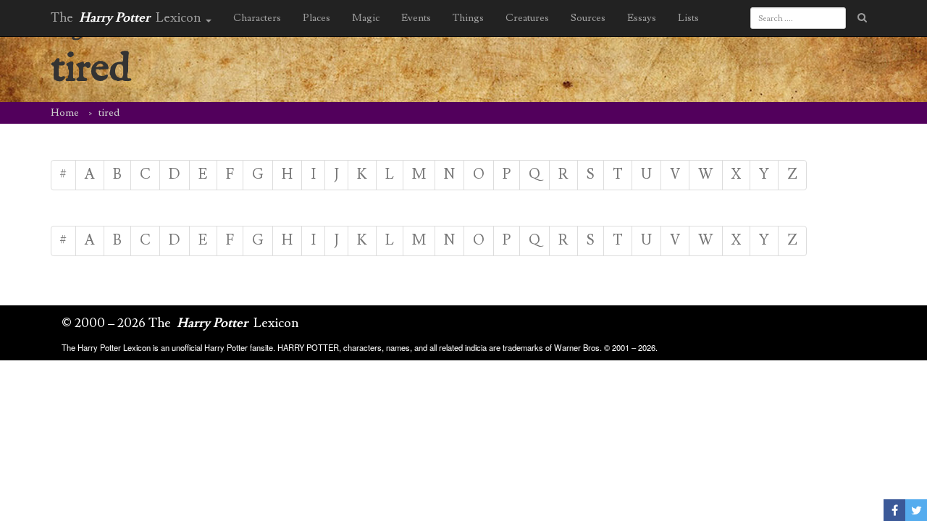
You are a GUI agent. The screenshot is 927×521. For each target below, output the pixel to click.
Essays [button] (641, 18)
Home (65, 112)
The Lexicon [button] (127, 17)
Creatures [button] (527, 18)
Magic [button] (365, 18)
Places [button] (316, 18)
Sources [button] (588, 18)
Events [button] (416, 18)
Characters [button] (257, 18)
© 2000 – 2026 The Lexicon (180, 323)
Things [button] (468, 18)
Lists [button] (688, 18)
